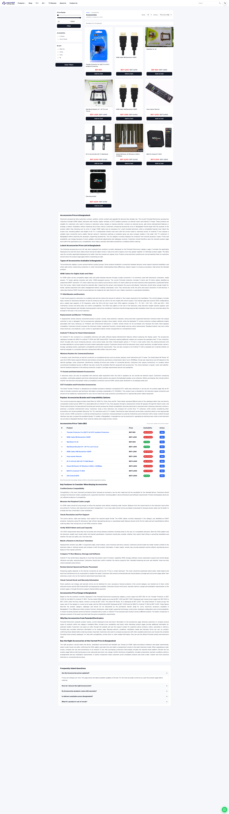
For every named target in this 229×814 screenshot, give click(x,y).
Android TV (137, 347)
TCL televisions (97, 411)
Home (87, 12)
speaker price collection (134, 378)
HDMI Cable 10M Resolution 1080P (79, 452)
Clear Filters (68, 65)
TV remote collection (144, 321)
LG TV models (110, 411)
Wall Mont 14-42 (72, 442)
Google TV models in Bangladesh (99, 416)
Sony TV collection (139, 409)
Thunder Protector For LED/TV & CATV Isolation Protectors (88, 432)
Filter (69, 26)
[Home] (8, 3)
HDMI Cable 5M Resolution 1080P (79, 437)
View (162, 432)
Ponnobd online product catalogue (71, 634)
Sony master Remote (74, 456)
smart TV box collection (160, 339)
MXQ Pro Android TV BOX (76, 471)
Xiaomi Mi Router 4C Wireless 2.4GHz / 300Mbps (84, 466)
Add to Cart (98, 74)
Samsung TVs (87, 411)
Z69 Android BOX (73, 476)
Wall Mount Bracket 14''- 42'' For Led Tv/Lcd (82, 447)
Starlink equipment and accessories (122, 365)
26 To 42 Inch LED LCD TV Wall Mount (80, 461)
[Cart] (225, 3)
